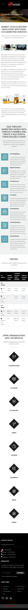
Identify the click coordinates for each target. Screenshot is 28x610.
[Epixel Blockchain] (14, 4)
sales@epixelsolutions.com (7, 544)
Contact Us (6, 586)
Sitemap (5, 588)
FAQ (4, 593)
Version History (6, 591)
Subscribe (20, 572)
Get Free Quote (21, 586)
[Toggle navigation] (3, 4)
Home (2, 17)
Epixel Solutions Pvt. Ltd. (11, 606)
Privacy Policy (20, 588)
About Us (19, 591)
